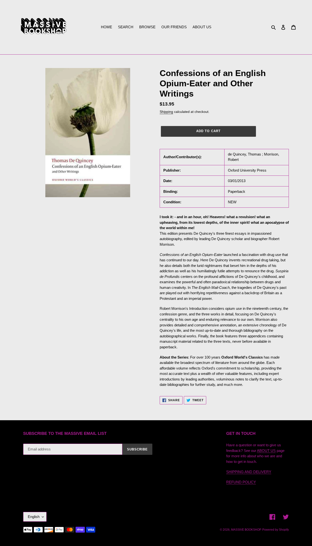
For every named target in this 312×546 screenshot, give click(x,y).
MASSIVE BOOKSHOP (246, 529)
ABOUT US (266, 450)
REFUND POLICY (241, 482)
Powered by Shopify (275, 529)
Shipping (166, 112)
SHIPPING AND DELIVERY (248, 472)
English (33, 517)
